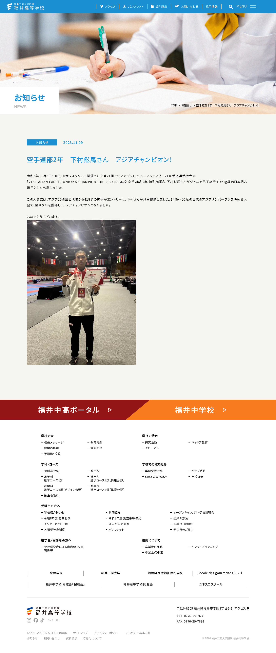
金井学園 (56, 573)
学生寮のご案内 (183, 529)
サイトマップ (80, 633)
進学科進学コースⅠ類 (53, 478)
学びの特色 (150, 436)
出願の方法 (180, 518)
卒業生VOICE (154, 552)
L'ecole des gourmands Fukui (219, 573)
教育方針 (96, 442)
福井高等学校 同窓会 (138, 584)
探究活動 (151, 442)
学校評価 (197, 476)
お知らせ (186, 105)
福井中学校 (195, 409)
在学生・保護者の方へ (56, 540)
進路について (151, 540)
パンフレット (136, 6)
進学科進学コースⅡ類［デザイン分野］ (63, 487)
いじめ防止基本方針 (138, 633)
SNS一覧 (53, 620)
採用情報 (212, 6)
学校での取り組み (154, 464)
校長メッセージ (54, 442)
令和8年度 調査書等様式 (125, 518)
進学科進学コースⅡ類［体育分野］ (107, 487)
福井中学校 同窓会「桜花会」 (65, 584)
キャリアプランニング (205, 547)
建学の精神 (51, 448)
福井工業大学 (110, 573)
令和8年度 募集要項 (57, 518)
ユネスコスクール (211, 584)
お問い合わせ (189, 6)
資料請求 (161, 6)
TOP (174, 105)
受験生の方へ (50, 506)
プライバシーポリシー (107, 633)
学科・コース (49, 464)
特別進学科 (51, 471)
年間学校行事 (154, 471)
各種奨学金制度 (54, 529)
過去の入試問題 (119, 524)
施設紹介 (96, 448)
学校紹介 (47, 436)
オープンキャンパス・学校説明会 (193, 512)
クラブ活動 (198, 471)
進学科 (95, 471)
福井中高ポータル (69, 409)
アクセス (110, 6)
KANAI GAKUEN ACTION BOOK (47, 633)
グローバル (152, 448)
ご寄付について (92, 638)
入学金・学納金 (183, 524)
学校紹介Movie (54, 512)
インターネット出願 (56, 524)
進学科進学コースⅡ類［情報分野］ (107, 478)
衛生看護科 (51, 495)
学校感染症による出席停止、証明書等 (64, 548)
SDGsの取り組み (156, 476)
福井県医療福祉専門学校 (165, 573)
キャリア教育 (200, 442)
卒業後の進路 (154, 547)
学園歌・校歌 (52, 453)
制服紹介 (115, 512)
